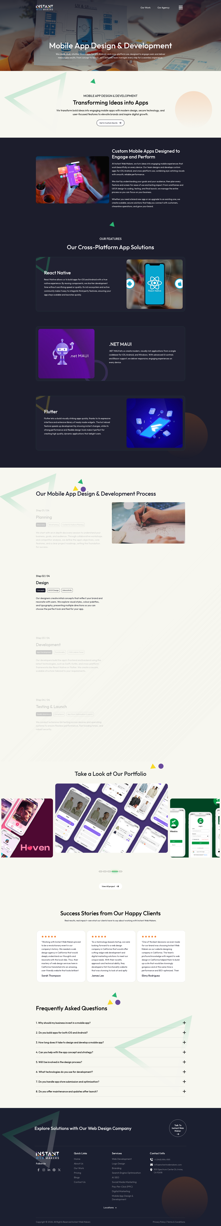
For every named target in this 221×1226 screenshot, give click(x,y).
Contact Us (80, 1182)
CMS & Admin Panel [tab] (76, 652)
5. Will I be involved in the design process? (59, 1062)
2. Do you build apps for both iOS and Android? (62, 1032)
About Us (78, 1163)
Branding (116, 1168)
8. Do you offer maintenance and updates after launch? (67, 1091)
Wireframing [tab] (54, 525)
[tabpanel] (108, 818)
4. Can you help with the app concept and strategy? (64, 1052)
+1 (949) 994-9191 (162, 1159)
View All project (108, 886)
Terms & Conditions (176, 1222)
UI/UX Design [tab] (53, 590)
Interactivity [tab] (67, 590)
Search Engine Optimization (126, 1172)
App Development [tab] (44, 652)
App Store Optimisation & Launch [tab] (80, 714)
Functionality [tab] (60, 652)
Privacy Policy (159, 1222)
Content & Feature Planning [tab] (73, 525)
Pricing (77, 1172)
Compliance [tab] (59, 714)
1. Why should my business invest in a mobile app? (63, 1022)
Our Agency (163, 7)
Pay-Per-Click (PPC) (122, 1186)
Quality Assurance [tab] (44, 714)
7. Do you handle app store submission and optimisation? (67, 1081)
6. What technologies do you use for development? (64, 1071)
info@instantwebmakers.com (168, 1164)
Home (77, 1158)
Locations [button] (108, 1207)
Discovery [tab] (41, 525)
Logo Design (118, 1163)
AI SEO (115, 1177)
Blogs (77, 1177)
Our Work (146, 7)
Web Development (122, 1158)
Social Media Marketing (124, 1182)
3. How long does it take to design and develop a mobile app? (70, 1042)
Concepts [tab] (40, 590)
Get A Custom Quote (108, 123)
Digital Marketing (121, 1191)
